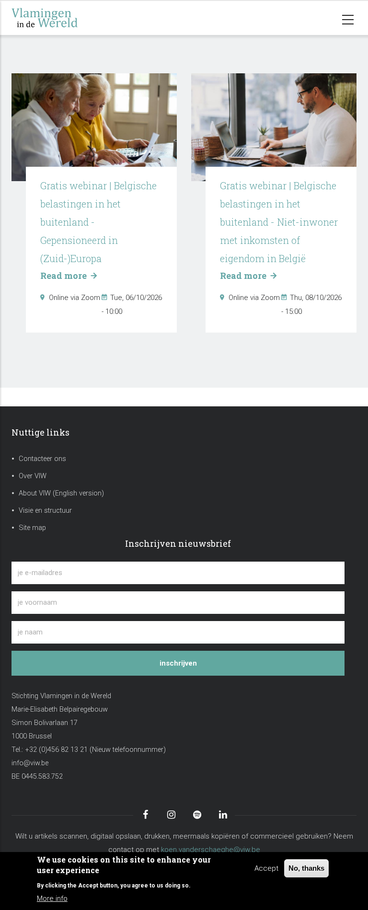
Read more (64, 275)
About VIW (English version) (61, 493)
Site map (32, 528)
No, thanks (306, 868)
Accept (266, 868)
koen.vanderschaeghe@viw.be (210, 849)
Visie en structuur (45, 511)
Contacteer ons (42, 459)
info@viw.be (30, 763)
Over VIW (32, 476)
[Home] (59, 18)
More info (52, 898)
